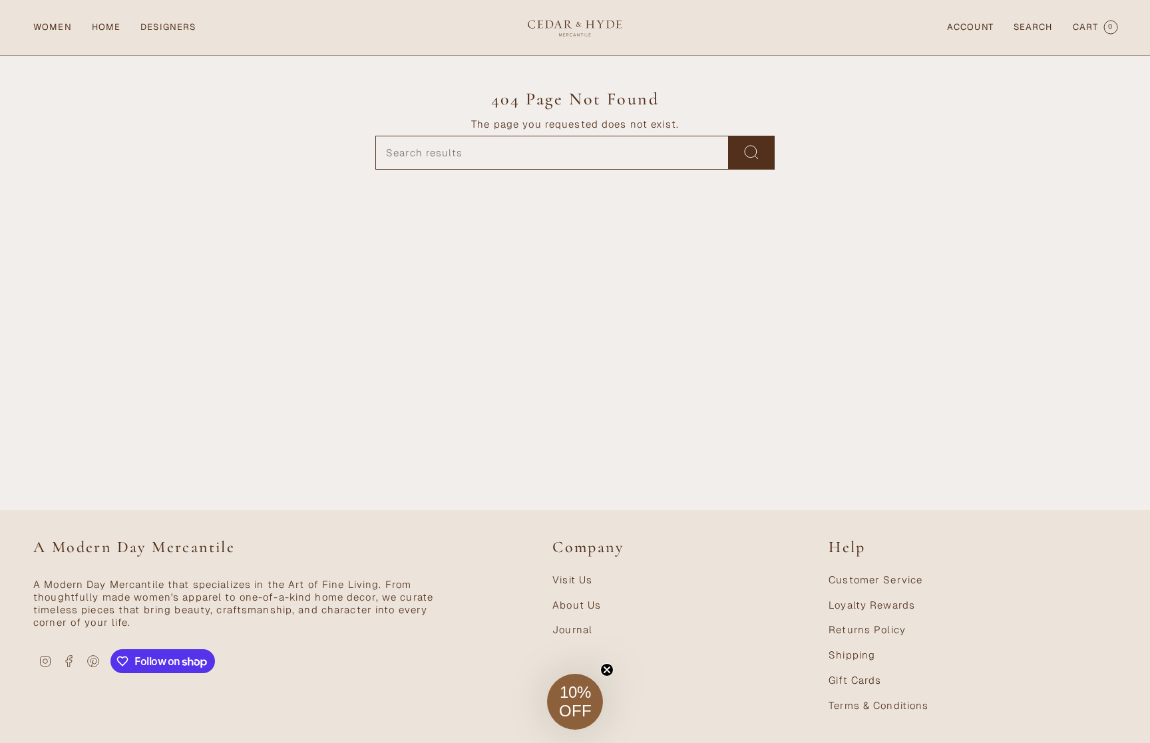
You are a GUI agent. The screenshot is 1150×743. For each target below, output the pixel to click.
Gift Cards (855, 680)
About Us (576, 605)
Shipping (852, 655)
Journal (572, 629)
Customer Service (875, 579)
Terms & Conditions (878, 705)
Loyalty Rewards (872, 605)
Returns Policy (867, 629)
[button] (52, 27)
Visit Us (572, 579)
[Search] (752, 153)
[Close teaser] (607, 669)
